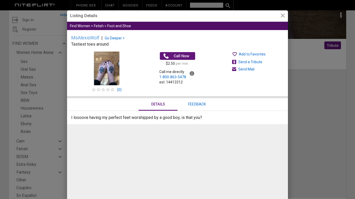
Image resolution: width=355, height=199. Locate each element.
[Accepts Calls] (177, 56)
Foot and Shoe (119, 26)
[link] (282, 16)
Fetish (99, 26)
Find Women (80, 26)
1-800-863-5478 (172, 77)
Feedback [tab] (197, 104)
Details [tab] (158, 104)
